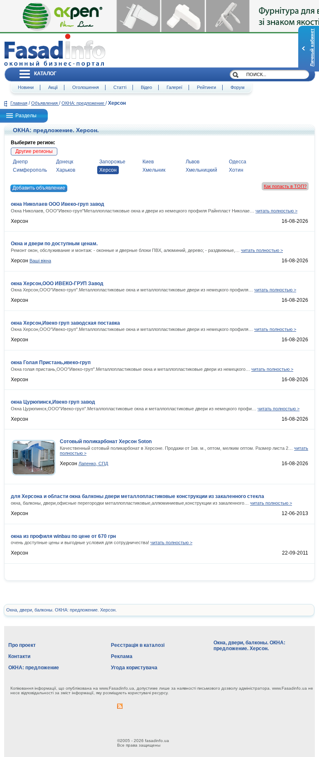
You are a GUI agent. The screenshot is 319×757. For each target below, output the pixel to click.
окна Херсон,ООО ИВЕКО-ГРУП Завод (57, 283)
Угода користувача (134, 668)
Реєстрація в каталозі (137, 645)
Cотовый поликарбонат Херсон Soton (106, 441)
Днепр (20, 162)
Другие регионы (34, 151)
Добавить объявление (38, 188)
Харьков (65, 170)
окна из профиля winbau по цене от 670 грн (63, 536)
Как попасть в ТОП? (285, 186)
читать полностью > (276, 210)
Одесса (237, 162)
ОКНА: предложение (83, 103)
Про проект (22, 645)
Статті (119, 87)
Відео (146, 87)
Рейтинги (206, 87)
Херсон (108, 170)
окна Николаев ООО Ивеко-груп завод (57, 204)
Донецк (64, 162)
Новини (26, 87)
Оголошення (85, 87)
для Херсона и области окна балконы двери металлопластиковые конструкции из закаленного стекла (137, 496)
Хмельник (153, 170)
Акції (53, 87)
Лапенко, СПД (93, 463)
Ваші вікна (40, 260)
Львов (192, 162)
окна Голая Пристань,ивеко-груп (51, 362)
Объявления (45, 103)
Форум (238, 87)
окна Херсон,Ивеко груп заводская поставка (65, 323)
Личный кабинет (311, 48)
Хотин (236, 170)
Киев (148, 162)
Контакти (19, 656)
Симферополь (30, 170)
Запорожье (112, 162)
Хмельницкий (201, 170)
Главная (18, 103)
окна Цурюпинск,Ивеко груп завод (53, 402)
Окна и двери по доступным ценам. (54, 244)
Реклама (122, 656)
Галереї (174, 87)
